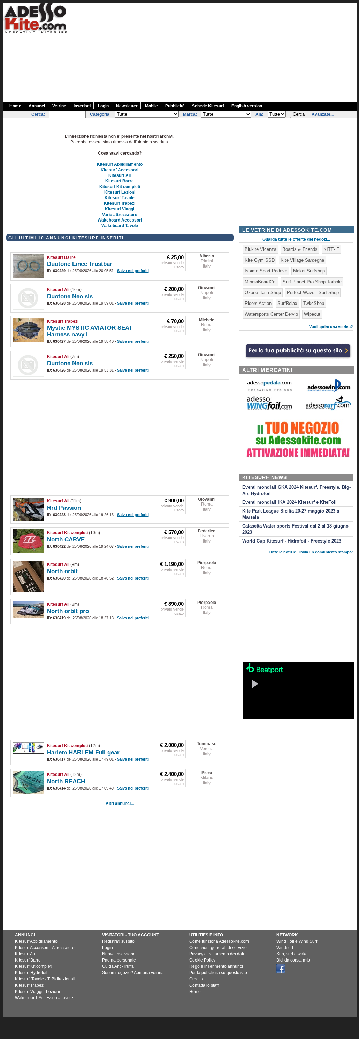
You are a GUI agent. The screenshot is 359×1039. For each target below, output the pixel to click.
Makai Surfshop (309, 271)
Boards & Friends (300, 249)
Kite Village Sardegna (302, 260)
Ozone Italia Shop (263, 292)
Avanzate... (323, 114)
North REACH (66, 781)
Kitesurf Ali (119, 175)
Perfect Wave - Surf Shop (313, 292)
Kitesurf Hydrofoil (31, 972)
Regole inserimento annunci (216, 966)
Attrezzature (63, 947)
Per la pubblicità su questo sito (218, 972)
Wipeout (312, 314)
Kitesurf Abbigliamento (120, 164)
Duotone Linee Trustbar (79, 264)
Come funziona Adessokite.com (219, 941)
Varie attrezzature (119, 214)
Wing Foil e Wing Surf (296, 941)
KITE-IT (331, 249)
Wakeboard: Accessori (36, 997)
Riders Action (258, 303)
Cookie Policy (202, 960)
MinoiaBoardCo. (261, 281)
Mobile (151, 106)
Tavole (67, 997)
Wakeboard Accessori (120, 220)
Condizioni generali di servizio (218, 947)
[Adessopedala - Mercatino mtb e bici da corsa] (269, 391)
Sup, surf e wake (292, 953)
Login (103, 106)
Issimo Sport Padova (266, 271)
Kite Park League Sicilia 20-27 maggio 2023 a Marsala (290, 514)
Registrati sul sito (118, 941)
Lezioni (53, 991)
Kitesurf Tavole (120, 197)
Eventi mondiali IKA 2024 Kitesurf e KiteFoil (289, 502)
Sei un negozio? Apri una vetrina (133, 972)
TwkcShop (313, 303)
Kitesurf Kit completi (119, 186)
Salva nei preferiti (133, 271)
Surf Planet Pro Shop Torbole (312, 281)
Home (15, 106)
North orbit (62, 571)
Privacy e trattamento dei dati (216, 953)
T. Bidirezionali (61, 979)
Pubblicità (175, 106)
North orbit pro (68, 611)
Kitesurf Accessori (119, 169)
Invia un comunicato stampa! (326, 552)
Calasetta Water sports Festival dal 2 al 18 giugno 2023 (295, 529)
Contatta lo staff (204, 985)
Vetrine (59, 106)
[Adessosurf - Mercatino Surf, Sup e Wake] (328, 409)
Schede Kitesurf (208, 106)
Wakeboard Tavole (119, 225)
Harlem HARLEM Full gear (83, 752)
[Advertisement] (233, 51)
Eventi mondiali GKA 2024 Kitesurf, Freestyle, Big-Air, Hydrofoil (296, 490)
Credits (196, 979)
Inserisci (82, 106)
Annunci (37, 106)
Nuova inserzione (119, 953)
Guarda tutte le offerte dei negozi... (296, 239)
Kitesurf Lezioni (119, 192)
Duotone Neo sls (70, 296)
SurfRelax (287, 303)
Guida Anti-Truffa (118, 966)
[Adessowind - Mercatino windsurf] (328, 391)
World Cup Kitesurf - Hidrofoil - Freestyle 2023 (291, 541)
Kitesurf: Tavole (29, 979)
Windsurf (284, 947)
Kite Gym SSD (260, 260)
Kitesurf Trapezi (119, 203)
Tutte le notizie (282, 552)
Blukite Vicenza (260, 249)
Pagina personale (119, 960)
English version (246, 106)
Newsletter (127, 106)
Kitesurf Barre (119, 181)
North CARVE (66, 539)
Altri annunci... (120, 803)
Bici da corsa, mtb (293, 960)
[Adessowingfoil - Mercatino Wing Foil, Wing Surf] (269, 408)
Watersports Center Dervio (271, 314)
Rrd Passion (64, 507)
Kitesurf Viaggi (119, 209)
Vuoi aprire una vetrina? (331, 326)
